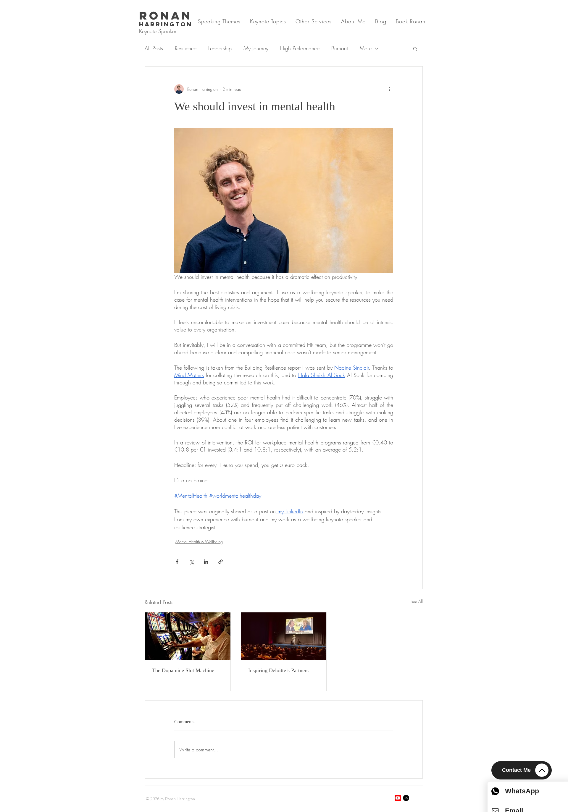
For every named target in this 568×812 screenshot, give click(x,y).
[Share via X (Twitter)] (191, 561)
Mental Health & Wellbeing (199, 541)
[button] (415, 48)
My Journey (255, 48)
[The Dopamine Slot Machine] (187, 636)
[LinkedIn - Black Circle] (406, 798)
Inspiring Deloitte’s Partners (278, 670)
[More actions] (389, 89)
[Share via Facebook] (177, 561)
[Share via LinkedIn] (206, 561)
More (366, 48)
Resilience (185, 48)
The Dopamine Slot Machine (183, 670)
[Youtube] (398, 798)
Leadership (220, 48)
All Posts (154, 48)
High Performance (300, 48)
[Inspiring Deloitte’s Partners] (284, 636)
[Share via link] (220, 561)
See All (417, 601)
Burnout (339, 48)
